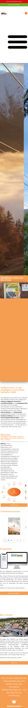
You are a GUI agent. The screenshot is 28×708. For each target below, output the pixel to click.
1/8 (5, 540)
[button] (14, 290)
